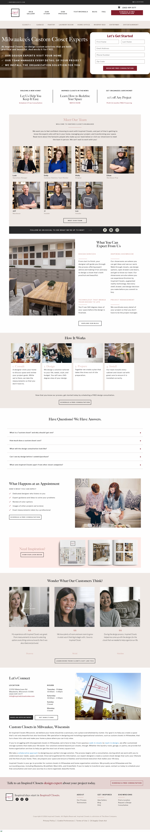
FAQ (104, 12)
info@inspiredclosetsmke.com (22, 696)
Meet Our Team (75, 220)
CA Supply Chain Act (98, 821)
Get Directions (46, 717)
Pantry (51, 25)
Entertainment (131, 25)
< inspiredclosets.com (16, 2)
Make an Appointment (21, 717)
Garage (40, 25)
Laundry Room (66, 25)
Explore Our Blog (90, 323)
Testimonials (81, 12)
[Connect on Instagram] (117, 230)
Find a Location (124, 800)
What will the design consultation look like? (28, 449)
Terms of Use (81, 821)
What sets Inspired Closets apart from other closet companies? (36, 465)
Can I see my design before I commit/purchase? (29, 457)
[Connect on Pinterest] (111, 230)
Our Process (63, 13)
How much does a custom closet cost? (25, 440)
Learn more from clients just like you (75, 661)
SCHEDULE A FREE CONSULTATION (127, 12)
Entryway (114, 25)
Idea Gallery (31, 13)
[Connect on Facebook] (105, 230)
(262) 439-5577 (16, 694)
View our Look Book (32, 554)
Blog (94, 12)
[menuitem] (31, 12)
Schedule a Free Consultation (127, 783)
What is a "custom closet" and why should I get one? (32, 432)
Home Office (84, 25)
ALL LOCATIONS (139, 2)
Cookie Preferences (65, 821)
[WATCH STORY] (29, 607)
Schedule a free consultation (75, 402)
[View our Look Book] (98, 552)
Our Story (47, 13)
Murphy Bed (100, 25)
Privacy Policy (49, 821)
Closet (25, 25)
